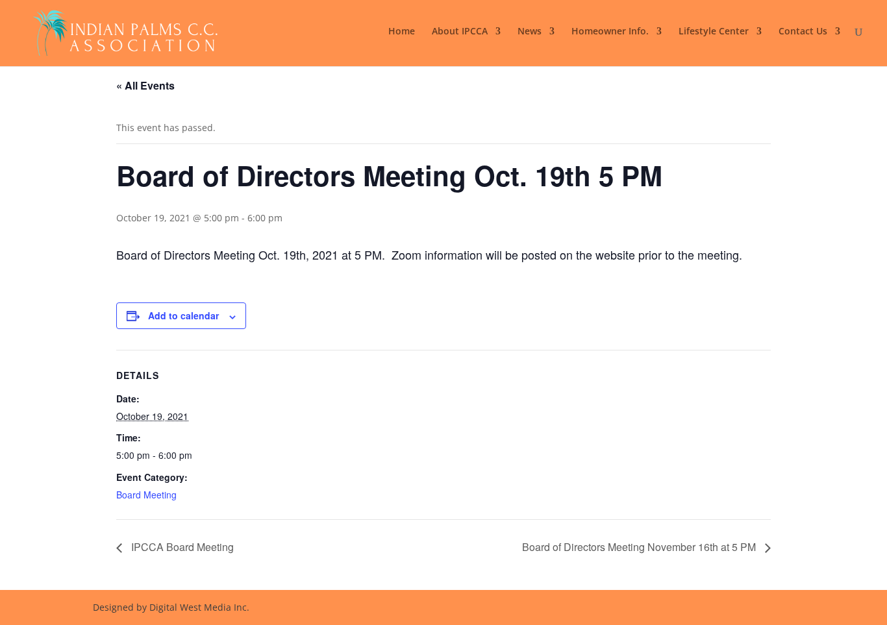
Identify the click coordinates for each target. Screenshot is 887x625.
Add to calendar (183, 315)
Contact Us (803, 32)
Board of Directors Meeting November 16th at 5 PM (640, 546)
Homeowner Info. (610, 32)
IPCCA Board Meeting (181, 546)
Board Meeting (146, 494)
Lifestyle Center (714, 32)
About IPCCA (460, 32)
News (530, 32)
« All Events (145, 85)
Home (401, 32)
